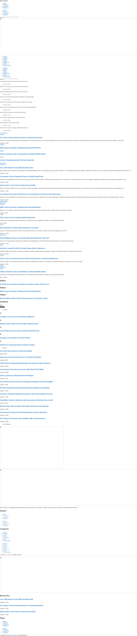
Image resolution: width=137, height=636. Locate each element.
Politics (5, 59)
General (5, 56)
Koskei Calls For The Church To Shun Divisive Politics (18, 185)
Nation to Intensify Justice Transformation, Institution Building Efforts (23, 154)
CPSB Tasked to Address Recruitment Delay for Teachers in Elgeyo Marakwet (25, 363)
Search (1, 17)
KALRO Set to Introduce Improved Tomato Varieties (17, 345)
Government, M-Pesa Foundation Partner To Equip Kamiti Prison (21, 176)
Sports (4, 63)
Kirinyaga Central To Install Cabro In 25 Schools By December (20, 357)
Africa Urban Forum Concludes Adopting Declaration (17, 217)
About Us (5, 4)
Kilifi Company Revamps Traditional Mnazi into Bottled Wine (20, 148)
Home (4, 3)
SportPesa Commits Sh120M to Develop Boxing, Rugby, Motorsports (22, 248)
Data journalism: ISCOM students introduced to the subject (19, 227)
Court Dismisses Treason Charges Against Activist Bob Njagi (19, 330)
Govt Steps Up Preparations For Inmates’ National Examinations (21, 137)
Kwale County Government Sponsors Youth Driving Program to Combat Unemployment (29, 258)
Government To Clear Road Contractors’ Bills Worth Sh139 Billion (22, 369)
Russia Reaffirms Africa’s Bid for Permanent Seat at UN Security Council (23, 298)
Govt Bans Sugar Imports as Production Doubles (16, 351)
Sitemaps (5, 7)
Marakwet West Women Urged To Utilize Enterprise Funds (19, 323)
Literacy (5, 61)
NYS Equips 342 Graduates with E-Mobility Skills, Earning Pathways (23, 418)
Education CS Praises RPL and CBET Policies (15, 338)
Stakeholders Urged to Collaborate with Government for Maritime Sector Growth (26, 400)
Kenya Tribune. (13, 635)
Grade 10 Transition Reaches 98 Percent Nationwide (17, 160)
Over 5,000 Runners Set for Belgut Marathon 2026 (16, 167)
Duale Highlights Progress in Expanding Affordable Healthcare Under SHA (24, 238)
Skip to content (4, 0)
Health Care (6, 62)
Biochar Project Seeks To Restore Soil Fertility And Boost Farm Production (24, 406)
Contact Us (6, 6)
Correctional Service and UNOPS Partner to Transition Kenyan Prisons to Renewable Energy (30, 194)
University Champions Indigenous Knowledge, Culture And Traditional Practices (26, 394)
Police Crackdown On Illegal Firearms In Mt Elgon (16, 375)
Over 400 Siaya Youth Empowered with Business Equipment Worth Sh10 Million (26, 381)
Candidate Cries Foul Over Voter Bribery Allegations (17, 316)
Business (5, 58)
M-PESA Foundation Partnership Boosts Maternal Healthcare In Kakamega (25, 388)
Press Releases (6, 65)
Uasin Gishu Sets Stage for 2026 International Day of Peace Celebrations (23, 412)
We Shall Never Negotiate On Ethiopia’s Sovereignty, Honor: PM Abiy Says (24, 284)
